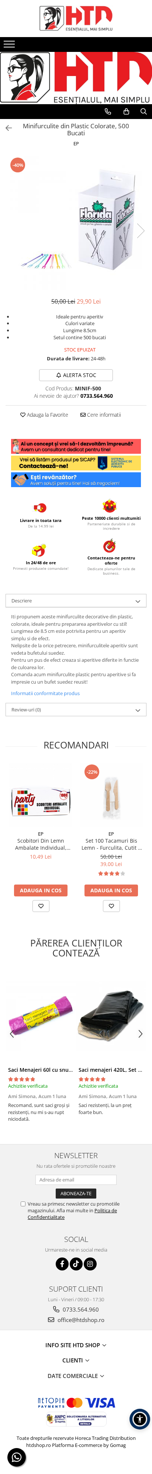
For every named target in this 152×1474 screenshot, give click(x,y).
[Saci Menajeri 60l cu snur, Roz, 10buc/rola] (41, 1016)
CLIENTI (73, 1360)
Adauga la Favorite (46, 414)
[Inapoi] (5, 128)
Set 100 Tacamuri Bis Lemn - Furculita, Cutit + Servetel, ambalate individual (111, 844)
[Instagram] (90, 1263)
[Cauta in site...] (143, 111)
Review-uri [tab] (26, 709)
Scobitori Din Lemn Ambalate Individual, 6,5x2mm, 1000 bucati (41, 844)
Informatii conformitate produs (45, 693)
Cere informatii (103, 414)
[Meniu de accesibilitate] (139, 1419)
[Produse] (10, 46)
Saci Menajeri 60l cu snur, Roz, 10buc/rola (60, 1069)
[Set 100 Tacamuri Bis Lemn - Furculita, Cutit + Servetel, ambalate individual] (111, 795)
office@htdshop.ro (80, 1319)
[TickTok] (76, 1263)
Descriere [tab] (21, 600)
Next (140, 230)
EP (76, 143)
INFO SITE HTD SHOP (73, 1345)
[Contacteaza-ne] (108, 111)
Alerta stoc (79, 375)
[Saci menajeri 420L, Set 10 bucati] (111, 1016)
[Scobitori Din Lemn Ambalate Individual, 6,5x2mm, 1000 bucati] (40, 795)
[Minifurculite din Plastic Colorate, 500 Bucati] (76, 223)
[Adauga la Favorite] (40, 906)
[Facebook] (62, 1263)
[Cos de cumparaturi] (126, 111)
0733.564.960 (80, 1309)
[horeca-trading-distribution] (76, 70)
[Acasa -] (76, 19)
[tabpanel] (76, 223)
